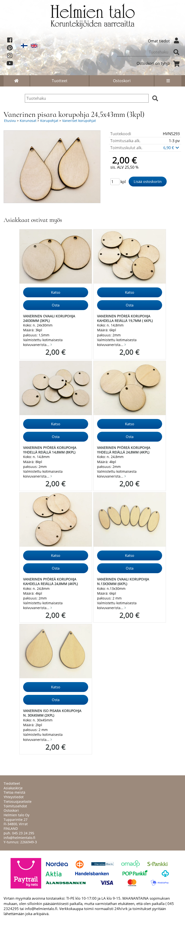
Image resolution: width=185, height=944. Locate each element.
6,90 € (169, 147)
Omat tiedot (159, 41)
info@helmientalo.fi (19, 837)
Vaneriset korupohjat (79, 120)
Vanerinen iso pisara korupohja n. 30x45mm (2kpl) (52, 713)
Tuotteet (59, 80)
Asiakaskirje (13, 788)
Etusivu (10, 120)
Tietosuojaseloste (18, 801)
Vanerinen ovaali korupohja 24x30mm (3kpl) (49, 318)
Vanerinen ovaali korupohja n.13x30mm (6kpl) (123, 581)
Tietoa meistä (14, 792)
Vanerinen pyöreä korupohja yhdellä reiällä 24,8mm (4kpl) (123, 449)
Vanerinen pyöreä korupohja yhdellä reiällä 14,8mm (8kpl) (49, 449)
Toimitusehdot (15, 806)
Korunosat (28, 120)
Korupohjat (49, 120)
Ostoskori (122, 80)
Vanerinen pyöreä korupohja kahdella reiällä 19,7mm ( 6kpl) (125, 318)
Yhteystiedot (14, 797)
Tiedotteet (12, 783)
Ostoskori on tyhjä (153, 63)
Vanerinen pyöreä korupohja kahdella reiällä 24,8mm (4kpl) (50, 581)
